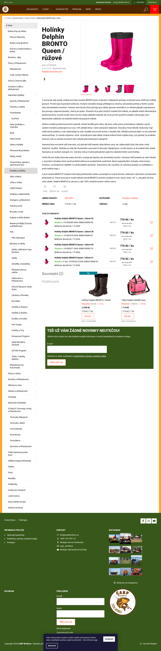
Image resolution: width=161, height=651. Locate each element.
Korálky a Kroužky (19, 318)
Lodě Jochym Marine (19, 75)
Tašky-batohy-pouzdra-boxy (18, 453)
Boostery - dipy (14, 57)
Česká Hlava (9, 520)
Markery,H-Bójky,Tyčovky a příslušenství (21, 224)
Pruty (10, 472)
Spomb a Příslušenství (19, 101)
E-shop (9, 25)
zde (95, 640)
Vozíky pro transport (17, 490)
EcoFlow (15, 118)
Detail (88, 316)
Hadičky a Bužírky (19, 313)
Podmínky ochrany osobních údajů (22, 539)
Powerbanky (15, 113)
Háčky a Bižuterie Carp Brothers (22, 250)
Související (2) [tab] (52, 274)
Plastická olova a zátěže (19, 271)
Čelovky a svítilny (17, 107)
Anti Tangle (17, 324)
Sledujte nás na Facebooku (72, 542)
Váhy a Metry (15, 176)
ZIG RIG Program (19, 350)
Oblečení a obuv (15, 385)
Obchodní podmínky (15, 535)
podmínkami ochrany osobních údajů (90, 356)
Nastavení (52, 646)
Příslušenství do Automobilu (17, 366)
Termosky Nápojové (18, 417)
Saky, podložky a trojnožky (17, 125)
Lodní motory (14, 496)
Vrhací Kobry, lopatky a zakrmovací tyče (20, 163)
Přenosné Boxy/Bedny (19, 150)
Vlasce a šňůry (14, 373)
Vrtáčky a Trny (18, 330)
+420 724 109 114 (68, 538)
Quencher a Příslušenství (21, 446)
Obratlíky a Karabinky (21, 264)
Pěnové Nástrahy (17, 37)
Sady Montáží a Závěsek (18, 343)
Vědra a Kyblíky (16, 144)
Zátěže (11, 466)
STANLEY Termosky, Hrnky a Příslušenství (20, 409)
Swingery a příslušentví (20, 200)
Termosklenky (16, 429)
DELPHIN (69, 198)
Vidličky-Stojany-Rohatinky (19, 461)
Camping (12, 397)
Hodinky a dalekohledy (20, 194)
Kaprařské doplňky (16, 95)
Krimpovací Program (21, 336)
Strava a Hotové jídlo (17, 81)
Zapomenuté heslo (65, 632)
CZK (10, 2)
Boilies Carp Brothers (19, 43)
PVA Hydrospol (18, 238)
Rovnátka (16, 301)
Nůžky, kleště (15, 156)
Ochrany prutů (16, 206)
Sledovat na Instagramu (127, 583)
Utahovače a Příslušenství (17, 279)
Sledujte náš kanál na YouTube (73, 549)
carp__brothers (66, 546)
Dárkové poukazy (15, 507)
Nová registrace (63, 628)
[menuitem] (32, 9)
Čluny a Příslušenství (17, 63)
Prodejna (11, 542)
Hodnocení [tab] (50, 281)
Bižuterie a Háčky (17, 243)
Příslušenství (15, 69)
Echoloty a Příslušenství (18, 379)
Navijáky (11, 478)
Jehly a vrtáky (16, 182)
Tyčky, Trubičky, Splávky (18, 357)
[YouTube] (154, 520)
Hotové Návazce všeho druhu (22, 288)
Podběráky (12, 484)
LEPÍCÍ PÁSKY (16, 188)
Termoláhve (15, 440)
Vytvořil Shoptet (150, 643)
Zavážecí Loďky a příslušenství (15, 87)
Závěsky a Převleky (20, 295)
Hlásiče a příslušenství (18, 391)
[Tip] (99, 285)
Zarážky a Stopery (20, 307)
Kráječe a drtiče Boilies (20, 217)
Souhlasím (109, 639)
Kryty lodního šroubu (17, 502)
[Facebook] (44, 79)
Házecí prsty (15, 139)
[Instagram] (148, 520)
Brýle (12, 133)
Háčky (14, 258)
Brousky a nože (16, 212)
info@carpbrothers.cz (69, 535)
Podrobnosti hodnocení (52, 72)
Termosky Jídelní (17, 423)
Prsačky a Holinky (17, 171)
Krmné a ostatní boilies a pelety (20, 50)
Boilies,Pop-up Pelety (17, 31)
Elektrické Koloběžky (17, 403)
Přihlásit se (56, 362)
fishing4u (23, 520)
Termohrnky (15, 435)
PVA (11, 232)
